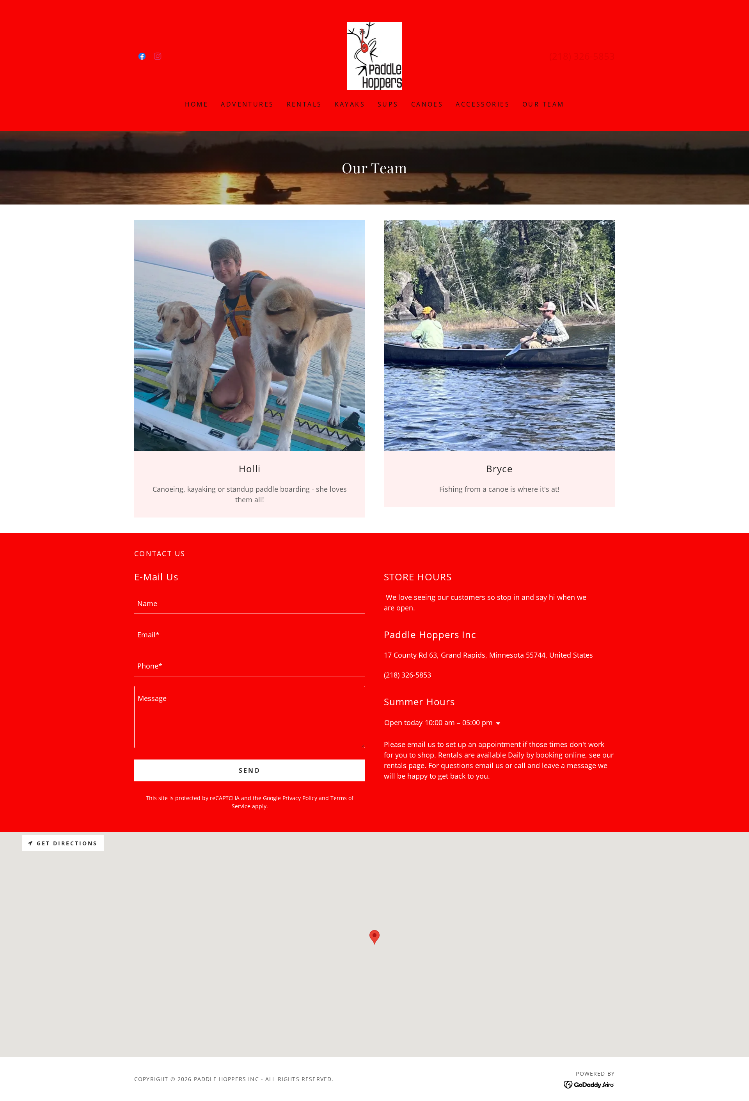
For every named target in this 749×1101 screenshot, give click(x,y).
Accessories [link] (483, 104)
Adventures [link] (247, 104)
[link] (142, 56)
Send (250, 770)
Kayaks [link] (350, 104)
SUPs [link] (388, 104)
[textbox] (249, 603)
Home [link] (197, 104)
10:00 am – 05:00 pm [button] (459, 722)
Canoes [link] (427, 104)
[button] (496, 723)
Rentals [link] (304, 104)
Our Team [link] (543, 104)
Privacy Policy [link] (299, 798)
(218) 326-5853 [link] (582, 56)
